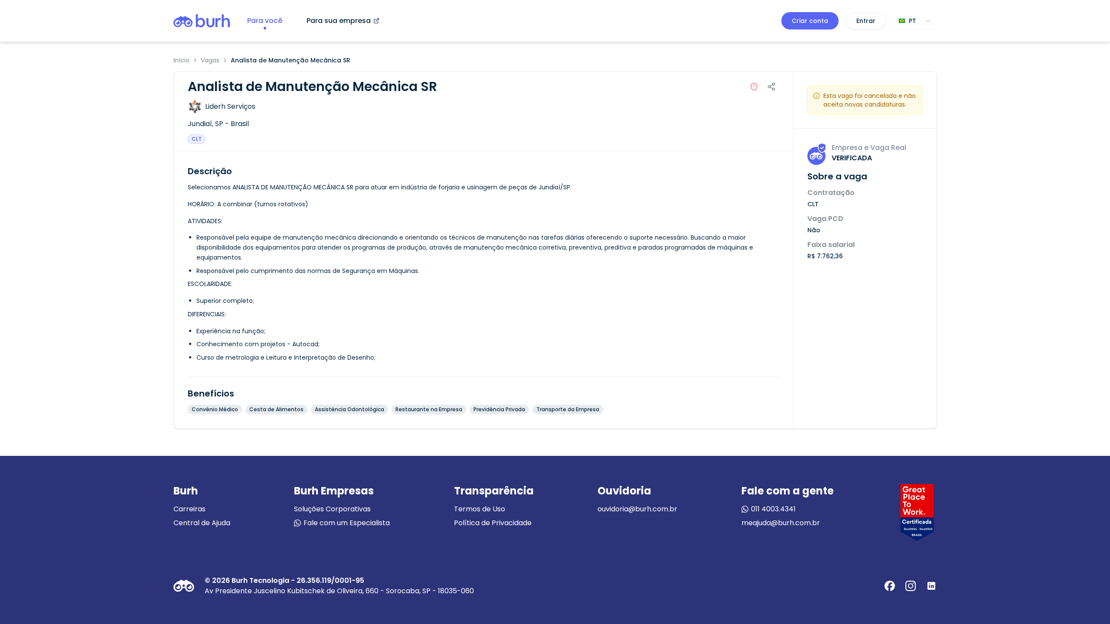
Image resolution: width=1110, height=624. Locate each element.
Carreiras (189, 509)
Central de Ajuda (201, 523)
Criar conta (810, 20)
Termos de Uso (479, 509)
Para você (264, 21)
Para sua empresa (339, 21)
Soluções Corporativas (332, 509)
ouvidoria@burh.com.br (637, 509)
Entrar (865, 20)
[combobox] (915, 21)
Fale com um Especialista (347, 523)
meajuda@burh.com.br (780, 523)
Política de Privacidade (493, 523)
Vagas (210, 60)
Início (181, 60)
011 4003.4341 (773, 509)
